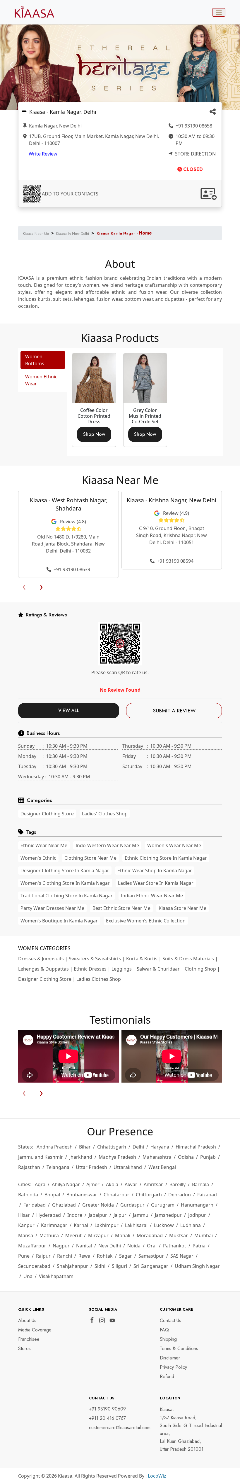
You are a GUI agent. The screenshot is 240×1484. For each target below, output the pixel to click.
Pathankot (174, 1245)
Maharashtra (157, 1157)
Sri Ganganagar (150, 1266)
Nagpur (61, 1245)
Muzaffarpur (32, 1245)
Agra (40, 1184)
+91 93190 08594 (174, 561)
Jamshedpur (168, 1215)
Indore (74, 1215)
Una (27, 1276)
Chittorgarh (149, 1194)
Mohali (122, 1235)
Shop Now (94, 434)
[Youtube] (112, 1321)
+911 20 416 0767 (107, 1418)
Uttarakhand (128, 1167)
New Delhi (109, 1245)
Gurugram (162, 1205)
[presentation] (24, 586)
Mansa (25, 1235)
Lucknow (164, 1225)
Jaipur (120, 1215)
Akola (112, 1184)
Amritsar (153, 1184)
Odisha (186, 1157)
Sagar (125, 1256)
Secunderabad (34, 1266)
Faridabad (34, 1205)
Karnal (81, 1225)
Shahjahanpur (72, 1266)
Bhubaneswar (81, 1194)
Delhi (138, 1147)
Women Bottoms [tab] (34, 360)
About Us (27, 1320)
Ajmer (93, 1184)
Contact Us (170, 1320)
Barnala (200, 1184)
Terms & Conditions (179, 1348)
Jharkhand (80, 1157)
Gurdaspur (132, 1205)
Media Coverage (35, 1329)
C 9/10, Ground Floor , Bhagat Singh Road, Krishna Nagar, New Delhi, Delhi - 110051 (171, 535)
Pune (24, 1256)
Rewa (84, 1256)
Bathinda (28, 1194)
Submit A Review (174, 710)
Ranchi (64, 1256)
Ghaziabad (64, 1205)
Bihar (85, 1147)
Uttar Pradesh (91, 1167)
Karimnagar (54, 1225)
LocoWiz (157, 1476)
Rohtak (105, 1256)
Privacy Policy (173, 1367)
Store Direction (195, 154)
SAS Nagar (181, 1256)
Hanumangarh (197, 1205)
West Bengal (162, 1167)
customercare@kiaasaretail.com (119, 1427)
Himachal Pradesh (196, 1147)
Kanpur (26, 1225)
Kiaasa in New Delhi (72, 233)
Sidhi (100, 1266)
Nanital (84, 1245)
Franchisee (29, 1339)
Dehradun (179, 1194)
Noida (133, 1245)
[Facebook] (92, 1321)
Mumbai (203, 1235)
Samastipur (151, 1256)
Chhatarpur (116, 1194)
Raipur (43, 1256)
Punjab (208, 1157)
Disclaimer (170, 1357)
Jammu (140, 1215)
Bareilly (177, 1184)
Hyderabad (48, 1215)
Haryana (159, 1147)
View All (68, 710)
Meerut (73, 1235)
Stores (24, 1348)
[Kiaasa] (213, 112)
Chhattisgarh (111, 1147)
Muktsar (178, 1235)
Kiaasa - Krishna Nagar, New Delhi (171, 500)
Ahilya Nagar (66, 1184)
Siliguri (119, 1266)
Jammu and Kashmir (40, 1157)
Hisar (24, 1215)
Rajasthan (29, 1167)
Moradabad (150, 1235)
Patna (199, 1245)
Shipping (168, 1339)
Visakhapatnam (56, 1276)
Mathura (49, 1235)
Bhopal (52, 1194)
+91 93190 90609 (107, 1409)
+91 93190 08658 (193, 126)
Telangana (58, 1167)
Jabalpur (98, 1215)
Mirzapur (98, 1235)
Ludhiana (190, 1225)
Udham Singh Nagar (197, 1266)
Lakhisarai (136, 1225)
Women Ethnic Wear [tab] (41, 380)
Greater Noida (98, 1205)
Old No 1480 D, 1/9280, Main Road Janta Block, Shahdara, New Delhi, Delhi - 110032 (68, 544)
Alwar (131, 1184)
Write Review (43, 154)
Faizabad (207, 1194)
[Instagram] (102, 1321)
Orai (152, 1245)
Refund (167, 1376)
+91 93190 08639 (71, 569)
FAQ (164, 1329)
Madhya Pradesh (117, 1157)
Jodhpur (197, 1215)
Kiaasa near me (36, 233)
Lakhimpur (107, 1225)
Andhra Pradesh (55, 1147)
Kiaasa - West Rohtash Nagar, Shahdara (68, 504)
